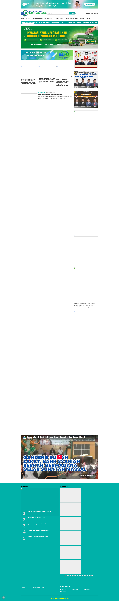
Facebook (64, 589)
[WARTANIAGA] (33, 13)
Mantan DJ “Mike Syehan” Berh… (37, 517)
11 (82, 575)
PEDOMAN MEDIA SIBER (38, 588)
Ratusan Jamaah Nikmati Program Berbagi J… (40, 511)
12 (84, 575)
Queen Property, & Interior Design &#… (39, 524)
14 (87, 575)
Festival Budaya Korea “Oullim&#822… (38, 530)
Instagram (76, 589)
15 (89, 575)
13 (86, 575)
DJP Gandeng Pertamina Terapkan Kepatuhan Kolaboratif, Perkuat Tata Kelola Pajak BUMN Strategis (76, 22)
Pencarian (72, 13)
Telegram (64, 591)
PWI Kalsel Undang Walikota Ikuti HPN (50, 94)
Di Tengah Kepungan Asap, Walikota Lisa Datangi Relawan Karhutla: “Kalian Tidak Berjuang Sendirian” (28, 81)
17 (92, 575)
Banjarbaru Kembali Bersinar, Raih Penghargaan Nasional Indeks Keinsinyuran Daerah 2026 (47, 80)
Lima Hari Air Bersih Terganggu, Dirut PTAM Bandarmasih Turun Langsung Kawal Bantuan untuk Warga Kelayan (63, 82)
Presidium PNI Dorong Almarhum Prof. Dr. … (40, 536)
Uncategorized (41, 92)
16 (91, 575)
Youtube (88, 589)
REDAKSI (23, 588)
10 (80, 575)
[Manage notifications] (3, 597)
